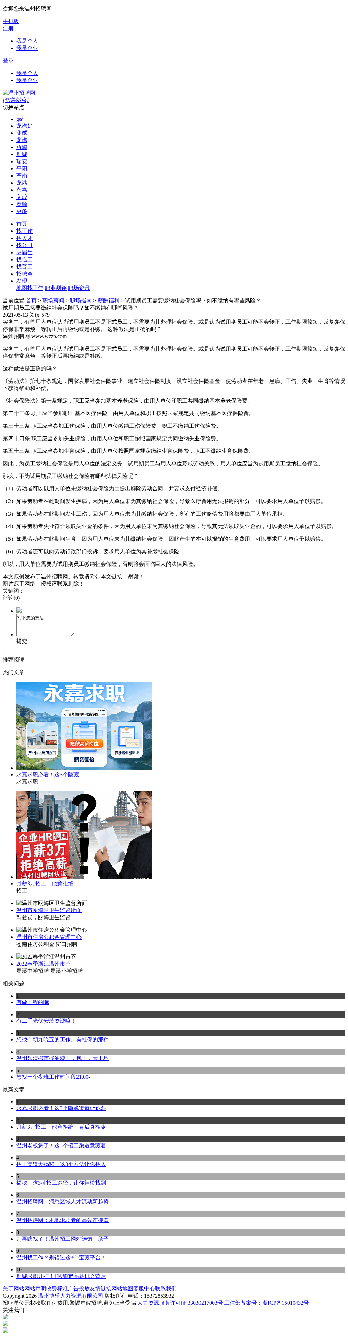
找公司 (24, 245)
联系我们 (166, 1289)
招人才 (24, 238)
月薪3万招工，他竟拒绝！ (47, 883)
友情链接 (100, 1289)
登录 (8, 60)
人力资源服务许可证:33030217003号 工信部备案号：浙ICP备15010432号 (223, 1303)
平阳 (21, 168)
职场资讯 (79, 288)
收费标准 (57, 1289)
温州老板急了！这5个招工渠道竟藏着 (61, 1145)
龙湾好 (24, 126)
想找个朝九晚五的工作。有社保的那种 (62, 1039)
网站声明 (35, 1289)
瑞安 (21, 161)
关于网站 (13, 1289)
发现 (21, 281)
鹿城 (21, 154)
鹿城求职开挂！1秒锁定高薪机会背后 (61, 1276)
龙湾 (21, 140)
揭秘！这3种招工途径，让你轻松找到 (61, 1183)
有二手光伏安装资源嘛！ (46, 1021)
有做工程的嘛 (32, 1002)
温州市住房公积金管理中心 (49, 937)
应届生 (24, 252)
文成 (21, 197)
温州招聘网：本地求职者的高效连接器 (62, 1220)
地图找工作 (30, 288)
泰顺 (21, 204)
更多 (21, 211)
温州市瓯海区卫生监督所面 (49, 910)
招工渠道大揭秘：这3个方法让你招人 (61, 1164)
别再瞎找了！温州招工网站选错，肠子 (62, 1239)
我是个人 (27, 41)
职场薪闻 (53, 300)
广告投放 (79, 1289)
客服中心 (144, 1289)
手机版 (11, 21)
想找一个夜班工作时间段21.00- (53, 1077)
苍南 (21, 176)
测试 (21, 133)
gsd (20, 119)
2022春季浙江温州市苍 (43, 964)
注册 (8, 28)
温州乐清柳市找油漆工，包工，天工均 (62, 1058)
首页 (21, 224)
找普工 (24, 267)
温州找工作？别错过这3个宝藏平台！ (61, 1257)
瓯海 (21, 147)
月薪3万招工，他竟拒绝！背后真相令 (61, 1127)
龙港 (21, 183)
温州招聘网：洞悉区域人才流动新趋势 (62, 1201)
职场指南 (81, 300)
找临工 (24, 259)
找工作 (24, 231)
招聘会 (24, 274)
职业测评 (56, 288)
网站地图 (122, 1289)
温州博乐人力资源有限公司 (70, 1296)
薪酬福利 (108, 300)
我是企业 (27, 48)
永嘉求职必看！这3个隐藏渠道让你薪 (61, 1108)
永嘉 (21, 190)
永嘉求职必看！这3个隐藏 (47, 774)
